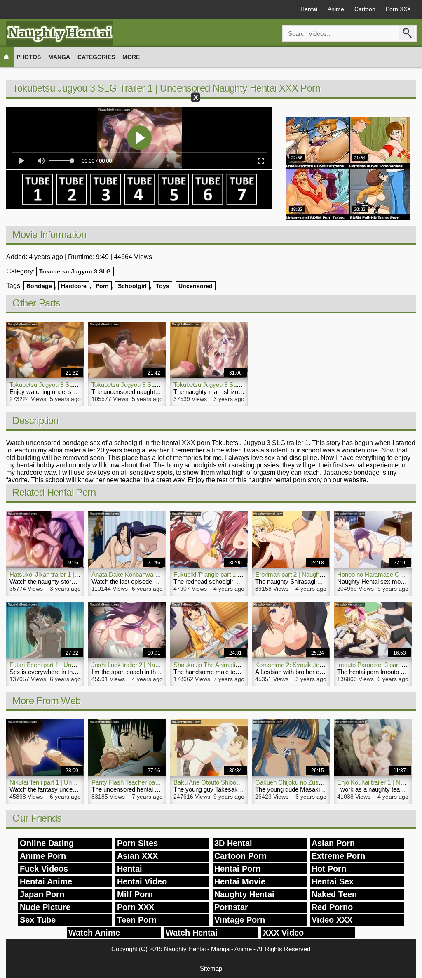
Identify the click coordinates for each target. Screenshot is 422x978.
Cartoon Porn (240, 855)
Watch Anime (94, 932)
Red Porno (332, 907)
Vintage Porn (239, 919)
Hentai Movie (239, 881)
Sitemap (211, 968)
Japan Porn (42, 894)
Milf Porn (135, 894)
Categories (96, 57)
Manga (59, 57)
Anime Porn (43, 855)
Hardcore (74, 286)
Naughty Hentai (244, 894)
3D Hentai (233, 843)
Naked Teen (334, 894)
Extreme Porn (338, 855)
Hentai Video (142, 881)
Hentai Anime (46, 881)
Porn (102, 286)
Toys (162, 286)
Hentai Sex (333, 881)
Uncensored (195, 286)
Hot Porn (329, 868)
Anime (336, 9)
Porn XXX (398, 9)
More (131, 57)
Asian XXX (137, 855)
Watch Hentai (192, 932)
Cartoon (364, 9)
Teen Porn (137, 919)
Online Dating (47, 843)
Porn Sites (137, 843)
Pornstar (231, 907)
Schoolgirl (132, 286)
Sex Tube (38, 919)
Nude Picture (45, 907)
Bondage (39, 286)
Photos (28, 57)
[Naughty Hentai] (59, 33)
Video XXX (332, 919)
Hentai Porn (237, 868)
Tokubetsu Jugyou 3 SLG (75, 271)
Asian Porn (333, 843)
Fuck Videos (44, 868)
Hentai (308, 9)
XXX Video (283, 932)
